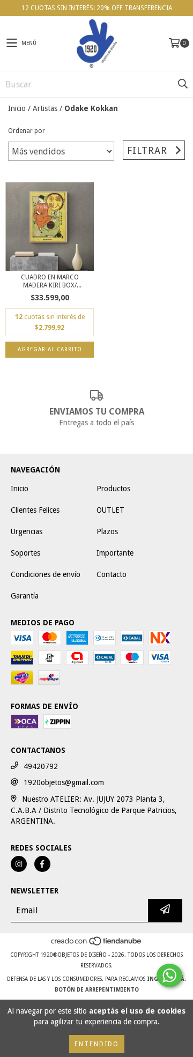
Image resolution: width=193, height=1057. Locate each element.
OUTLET (110, 510)
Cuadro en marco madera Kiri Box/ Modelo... (50, 282)
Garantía (25, 596)
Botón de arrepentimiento (97, 990)
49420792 (41, 766)
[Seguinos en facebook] (42, 864)
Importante (114, 553)
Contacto (111, 574)
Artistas (45, 108)
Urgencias (26, 531)
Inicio (17, 108)
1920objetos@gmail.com (64, 782)
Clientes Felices (35, 510)
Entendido (97, 1044)
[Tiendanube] (97, 944)
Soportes (25, 553)
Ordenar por (26, 131)
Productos (113, 488)
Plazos (107, 531)
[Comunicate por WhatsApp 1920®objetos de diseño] (169, 975)
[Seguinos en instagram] (19, 864)
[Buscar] (182, 84)
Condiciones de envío (45, 574)
